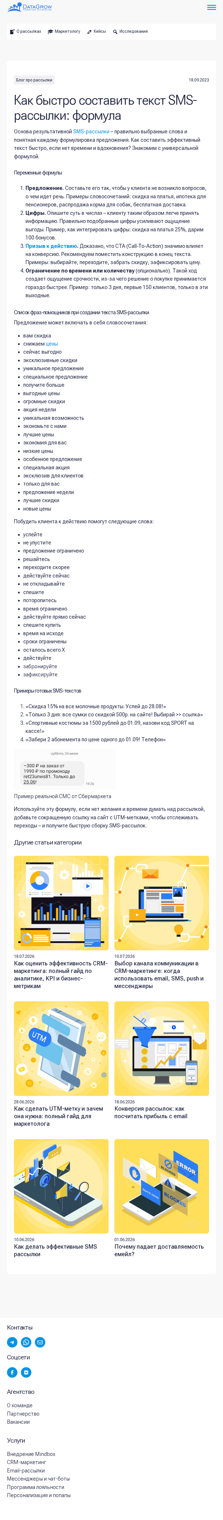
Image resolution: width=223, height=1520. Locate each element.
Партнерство (23, 1414)
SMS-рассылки (91, 131)
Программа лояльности (35, 1487)
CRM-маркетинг (26, 1462)
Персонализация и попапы (39, 1495)
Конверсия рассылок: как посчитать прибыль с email (151, 1112)
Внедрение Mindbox (31, 1454)
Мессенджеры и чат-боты (38, 1479)
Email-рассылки (26, 1471)
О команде (20, 1405)
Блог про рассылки (34, 80)
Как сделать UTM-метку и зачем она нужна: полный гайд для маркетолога (58, 1116)
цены (52, 344)
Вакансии (18, 1422)
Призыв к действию (51, 246)
